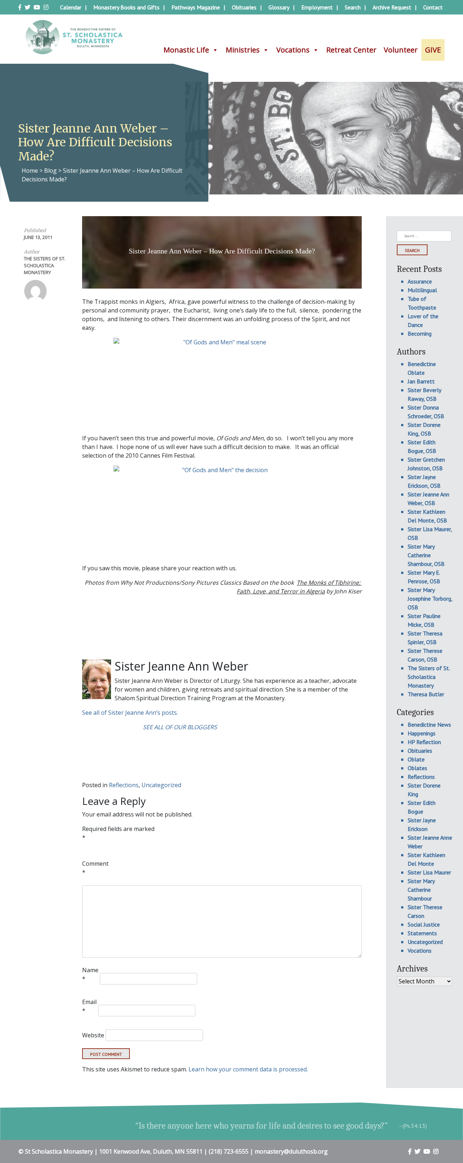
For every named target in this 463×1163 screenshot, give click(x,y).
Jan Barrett (421, 381)
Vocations (293, 50)
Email (89, 1006)
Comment (95, 868)
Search (353, 7)
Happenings (422, 733)
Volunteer (401, 50)
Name (90, 974)
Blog (50, 171)
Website (93, 1035)
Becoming (420, 333)
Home (30, 171)
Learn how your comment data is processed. (248, 1069)
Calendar (70, 7)
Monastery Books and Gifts (126, 7)
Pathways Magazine (195, 7)
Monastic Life (186, 50)
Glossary (278, 7)
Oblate (416, 759)
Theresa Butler (426, 694)
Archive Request (392, 7)
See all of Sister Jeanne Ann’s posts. (130, 713)
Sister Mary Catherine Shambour (421, 889)
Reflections (124, 785)
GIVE (433, 50)
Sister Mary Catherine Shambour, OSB (426, 555)
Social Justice (424, 924)
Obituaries (244, 7)
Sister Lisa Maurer (429, 872)
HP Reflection (424, 742)
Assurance (420, 281)
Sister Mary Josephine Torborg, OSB (430, 598)
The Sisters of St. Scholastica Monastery (44, 265)
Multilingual (422, 290)
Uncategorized (161, 785)
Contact (433, 7)
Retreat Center (351, 50)
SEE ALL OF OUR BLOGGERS (180, 727)
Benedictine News (429, 724)
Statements (422, 933)
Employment (317, 7)
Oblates (417, 768)
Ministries (243, 50)
